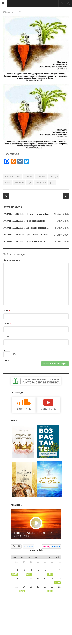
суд (29, 182)
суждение (41, 182)
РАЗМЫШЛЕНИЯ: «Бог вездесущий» (25, 220)
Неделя (56, 546)
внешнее (41, 176)
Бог (19, 176)
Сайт (6, 336)
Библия (9, 176)
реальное (19, 182)
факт (52, 182)
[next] (18, 546)
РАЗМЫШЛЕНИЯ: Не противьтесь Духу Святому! (32, 214)
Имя (6, 310)
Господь (54, 176)
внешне (28, 176)
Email (7, 323)
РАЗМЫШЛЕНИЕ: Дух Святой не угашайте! (29, 241)
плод (7, 182)
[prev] (13, 546)
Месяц (46, 546)
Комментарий (12, 260)
